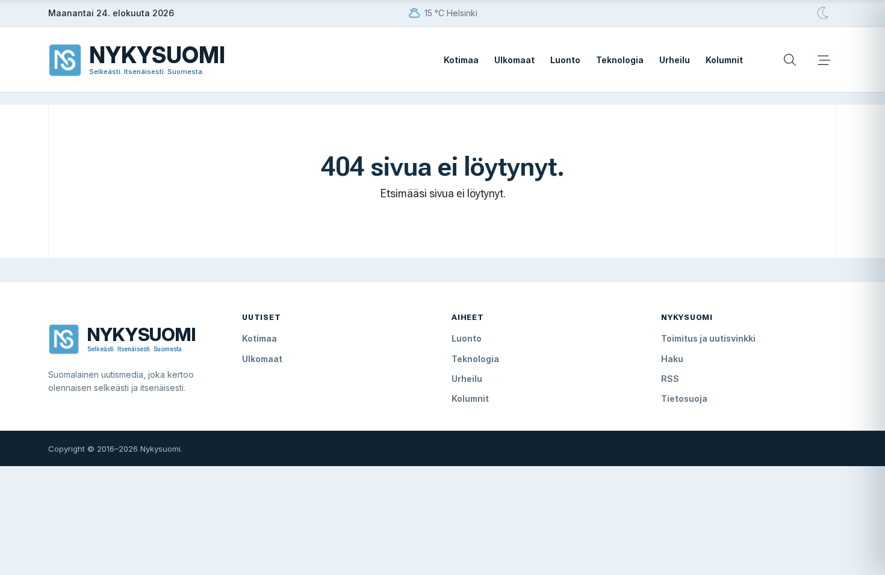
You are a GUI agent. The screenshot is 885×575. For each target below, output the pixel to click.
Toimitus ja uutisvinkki (708, 338)
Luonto (565, 60)
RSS (670, 379)
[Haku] (790, 60)
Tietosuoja (684, 398)
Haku (672, 359)
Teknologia (620, 60)
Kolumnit (724, 60)
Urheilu (674, 60)
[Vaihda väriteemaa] (823, 13)
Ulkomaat (514, 60)
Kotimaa (461, 60)
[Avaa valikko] (823, 60)
